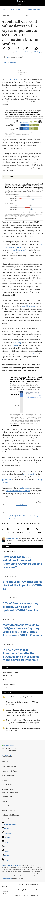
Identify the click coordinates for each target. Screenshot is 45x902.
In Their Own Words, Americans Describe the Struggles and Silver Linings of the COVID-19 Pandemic (21, 655)
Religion (5, 780)
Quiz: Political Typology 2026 (19, 697)
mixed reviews (24, 488)
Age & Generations (8, 785)
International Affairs (9, 766)
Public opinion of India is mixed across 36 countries (23, 729)
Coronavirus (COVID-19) (9, 516)
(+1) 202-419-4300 (8, 755)
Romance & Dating (7, 519)
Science (4, 801)
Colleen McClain (10, 63)
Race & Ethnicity (8, 775)
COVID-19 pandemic (12, 79)
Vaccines (16, 519)
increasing (17, 342)
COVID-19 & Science (23, 516)
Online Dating (34, 516)
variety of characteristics (30, 354)
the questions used (19, 502)
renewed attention (29, 474)
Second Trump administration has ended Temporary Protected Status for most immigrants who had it (23, 712)
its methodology (21, 504)
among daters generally (19, 250)
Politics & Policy (7, 762)
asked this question (28, 306)
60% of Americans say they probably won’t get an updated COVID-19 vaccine (20, 606)
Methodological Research (11, 815)
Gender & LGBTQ (8, 789)
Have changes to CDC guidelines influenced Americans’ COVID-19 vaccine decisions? (22, 562)
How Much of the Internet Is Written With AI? (22, 703)
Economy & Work (8, 797)
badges (15, 345)
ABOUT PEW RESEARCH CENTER (11, 865)
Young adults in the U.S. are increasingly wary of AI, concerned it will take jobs (23, 721)
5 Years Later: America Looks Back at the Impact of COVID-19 (22, 585)
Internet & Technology (10, 806)
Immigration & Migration (10, 771)
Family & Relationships (10, 792)
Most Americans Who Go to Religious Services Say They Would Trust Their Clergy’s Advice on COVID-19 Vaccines (22, 630)
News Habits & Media (9, 810)
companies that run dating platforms (18, 490)
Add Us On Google (16, 57)
